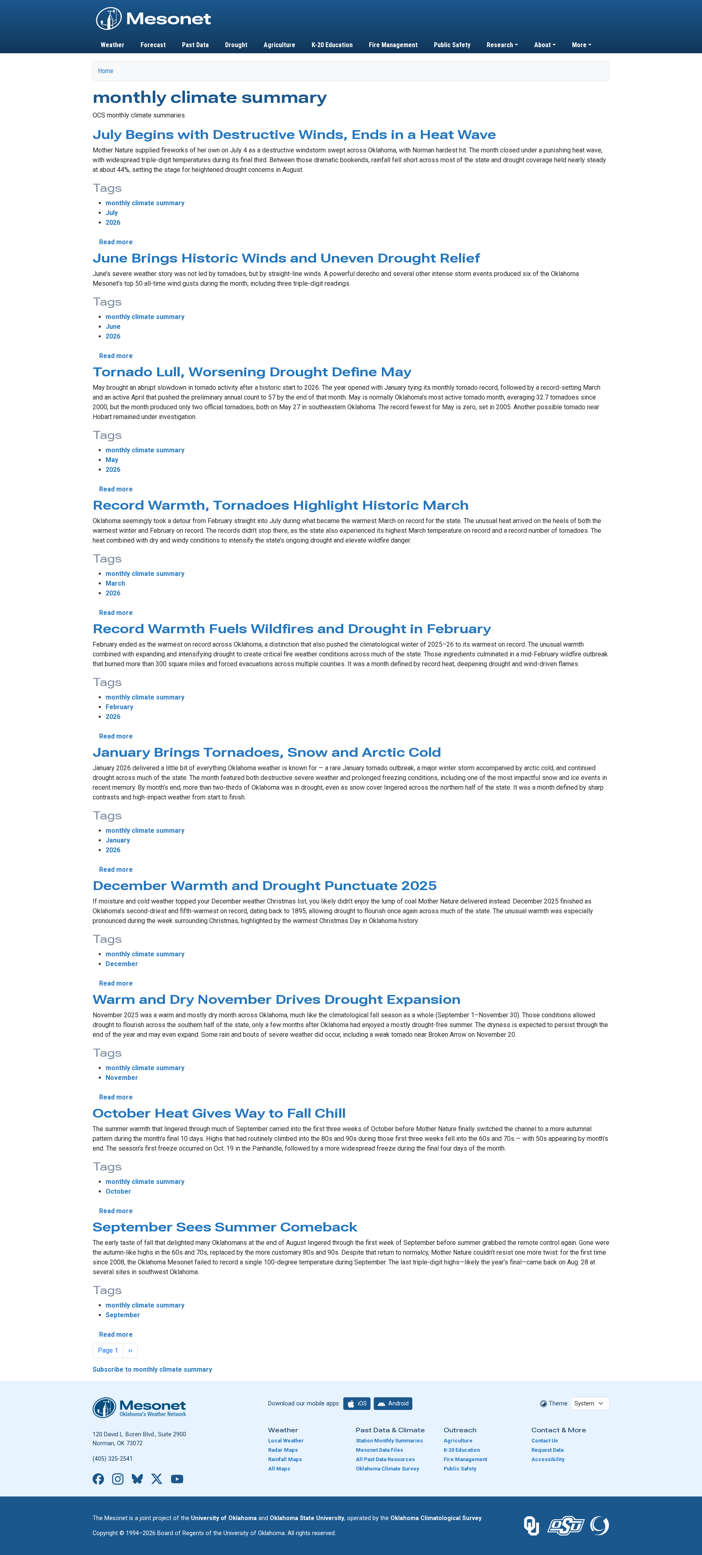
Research (500, 45)
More (579, 45)
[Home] (153, 9)
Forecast (153, 45)
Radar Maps (283, 1450)
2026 (113, 222)
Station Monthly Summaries (389, 1441)
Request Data (547, 1450)
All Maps (279, 1469)
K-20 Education (332, 45)
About (542, 45)
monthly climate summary (145, 203)
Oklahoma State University (307, 1518)
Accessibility (547, 1459)
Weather (112, 45)
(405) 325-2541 (113, 1458)
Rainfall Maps (285, 1459)
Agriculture (279, 45)
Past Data (195, 45)
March (115, 583)
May (112, 460)
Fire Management (393, 45)
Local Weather (286, 1441)
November (122, 1078)
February (119, 707)
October (118, 1191)
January (118, 840)
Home (105, 71)
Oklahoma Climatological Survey (435, 1518)
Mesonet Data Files (379, 1450)
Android (398, 1403)
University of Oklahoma (224, 1518)
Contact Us (544, 1441)
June (113, 326)
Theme (557, 1403)
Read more (116, 242)
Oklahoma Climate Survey (387, 1469)
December (122, 964)
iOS (362, 1403)
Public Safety (452, 45)
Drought (236, 45)
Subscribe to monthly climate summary (152, 1369)
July (112, 213)
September (123, 1315)
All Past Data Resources (385, 1459)
